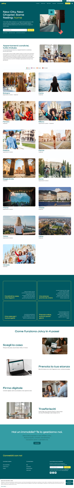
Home (61, 0)
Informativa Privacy (65, 470)
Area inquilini (68, 3)
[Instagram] (53, 473)
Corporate (54, 3)
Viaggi (68, 0)
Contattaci (37, 443)
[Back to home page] (3, 3)
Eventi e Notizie (29, 468)
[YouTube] (56, 473)
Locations (37, 3)
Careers (4, 468)
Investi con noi (5, 466)
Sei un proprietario (60, 3)
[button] (20, 290)
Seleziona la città (7, 30)
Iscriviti (67, 467)
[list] (37, 169)
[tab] (28, 68)
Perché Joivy (43, 3)
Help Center (49, 3)
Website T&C (67, 469)
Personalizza (69, 483)
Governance (28, 466)
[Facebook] (51, 473)
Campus (72, 0)
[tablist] (37, 68)
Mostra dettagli (3, 486)
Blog (27, 464)
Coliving (64, 0)
